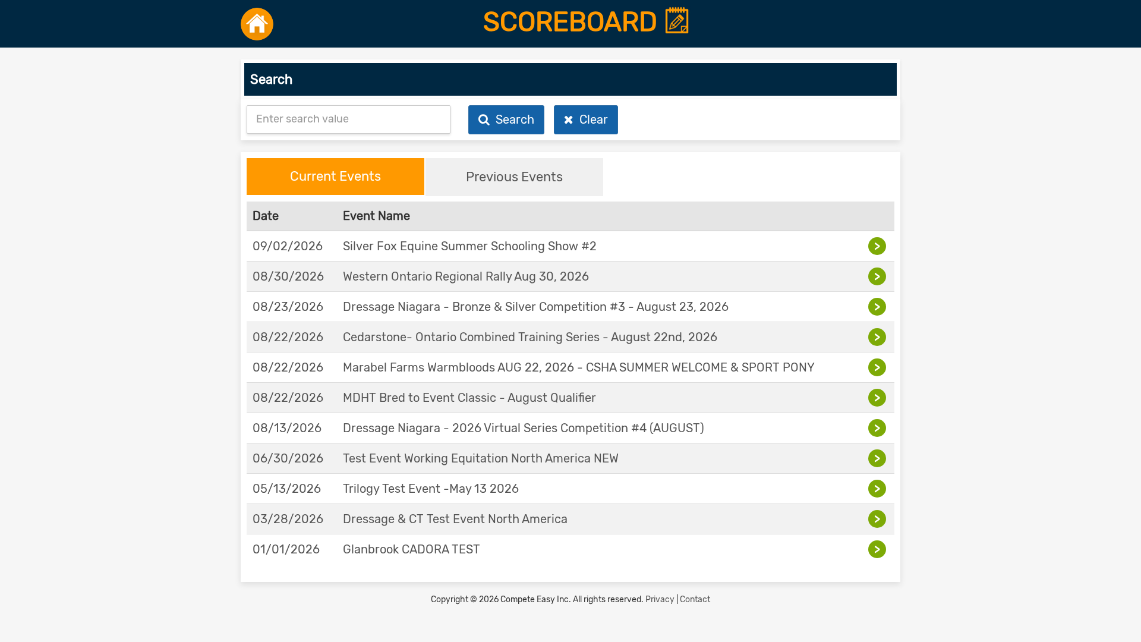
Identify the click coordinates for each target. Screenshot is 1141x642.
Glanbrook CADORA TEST (411, 549)
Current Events (335, 176)
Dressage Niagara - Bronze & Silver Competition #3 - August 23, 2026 (536, 307)
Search (512, 119)
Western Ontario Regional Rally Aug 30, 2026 (466, 276)
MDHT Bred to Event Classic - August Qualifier (469, 398)
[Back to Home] (257, 23)
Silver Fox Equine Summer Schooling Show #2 (470, 246)
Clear (590, 119)
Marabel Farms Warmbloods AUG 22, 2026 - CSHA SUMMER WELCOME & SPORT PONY (579, 367)
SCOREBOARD (573, 22)
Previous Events (514, 177)
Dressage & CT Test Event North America (455, 519)
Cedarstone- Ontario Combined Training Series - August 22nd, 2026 (530, 337)
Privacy (659, 599)
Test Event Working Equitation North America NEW (481, 458)
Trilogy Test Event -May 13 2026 (431, 489)
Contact (695, 599)
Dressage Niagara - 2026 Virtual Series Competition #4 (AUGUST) (523, 428)
